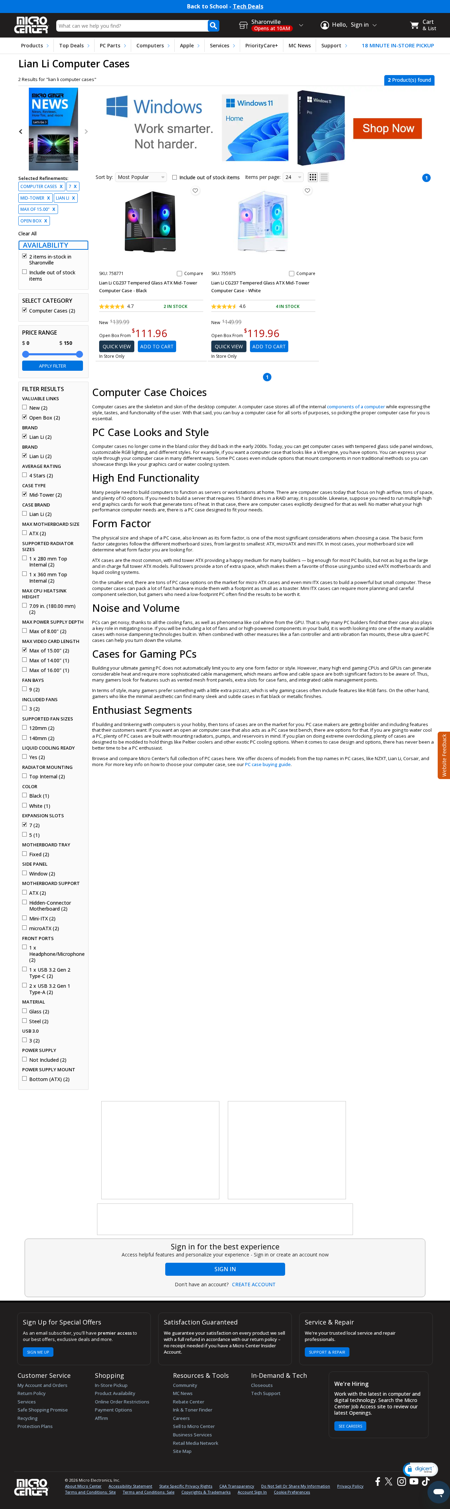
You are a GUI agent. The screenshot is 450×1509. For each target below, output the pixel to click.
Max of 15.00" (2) (49, 651)
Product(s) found (409, 79)
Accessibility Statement (130, 1486)
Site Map (182, 1451)
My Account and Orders (43, 1385)
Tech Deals (248, 6)
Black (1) (39, 796)
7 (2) (34, 825)
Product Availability (115, 1393)
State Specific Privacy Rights (185, 1486)
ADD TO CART (157, 346)
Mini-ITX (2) (42, 919)
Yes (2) (37, 757)
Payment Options (113, 1410)
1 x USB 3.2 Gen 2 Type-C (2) (49, 973)
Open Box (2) (44, 418)
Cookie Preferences (292, 1492)
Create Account (254, 1284)
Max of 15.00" (37, 209)
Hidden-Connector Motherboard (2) (50, 906)
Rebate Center (188, 1402)
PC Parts (110, 45)
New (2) (38, 408)
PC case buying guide (268, 764)
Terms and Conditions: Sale (148, 1492)
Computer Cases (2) (52, 311)
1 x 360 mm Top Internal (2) (48, 577)
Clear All (27, 233)
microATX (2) (44, 928)
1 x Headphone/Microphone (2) (56, 954)
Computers (150, 45)
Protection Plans (35, 1426)
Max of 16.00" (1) (49, 670)
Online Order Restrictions (122, 1402)
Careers (181, 1418)
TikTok (424, 1481)
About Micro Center (83, 1486)
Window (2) (42, 874)
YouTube (414, 1481)
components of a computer (356, 406)
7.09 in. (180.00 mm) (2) (52, 609)
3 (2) (34, 709)
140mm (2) (41, 738)
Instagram (401, 1481)
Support (331, 45)
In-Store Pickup (111, 1385)
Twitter (389, 1481)
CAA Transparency (236, 1486)
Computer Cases (41, 186)
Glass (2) (39, 1011)
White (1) (39, 806)
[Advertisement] (161, 1150)
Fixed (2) (39, 854)
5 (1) (34, 835)
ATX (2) (37, 533)
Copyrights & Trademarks (206, 1492)
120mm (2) (41, 728)
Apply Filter (52, 366)
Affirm (101, 1418)
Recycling (28, 1418)
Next (86, 131)
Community (185, 1385)
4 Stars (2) (41, 475)
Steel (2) (39, 1021)
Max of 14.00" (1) (49, 660)
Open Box (33, 221)
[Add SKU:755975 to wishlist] (307, 190)
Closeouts (262, 1385)
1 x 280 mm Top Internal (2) (48, 562)
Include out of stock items (52, 275)
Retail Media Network (195, 1443)
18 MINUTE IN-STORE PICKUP (398, 45)
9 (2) (34, 689)
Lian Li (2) (40, 437)
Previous (21, 131)
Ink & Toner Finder (192, 1410)
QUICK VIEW (117, 346)
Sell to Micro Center (194, 1426)
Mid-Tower (35, 198)
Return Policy (32, 1393)
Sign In (225, 1269)
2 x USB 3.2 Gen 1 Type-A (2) (49, 989)
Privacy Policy (350, 1486)
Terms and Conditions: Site (90, 1492)
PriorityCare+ (261, 45)
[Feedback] (443, 754)
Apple (187, 45)
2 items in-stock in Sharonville (50, 260)
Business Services (192, 1434)
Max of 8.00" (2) (47, 631)
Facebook (377, 1481)
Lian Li (65, 198)
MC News (300, 45)
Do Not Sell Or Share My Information (295, 1486)
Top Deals (71, 45)
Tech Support (266, 1393)
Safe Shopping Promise (43, 1410)
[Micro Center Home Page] (31, 22)
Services (219, 45)
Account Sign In (252, 1492)
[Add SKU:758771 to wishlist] (195, 190)
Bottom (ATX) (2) (49, 1079)
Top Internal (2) (47, 776)
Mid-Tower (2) (45, 495)
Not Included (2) (47, 1060)
